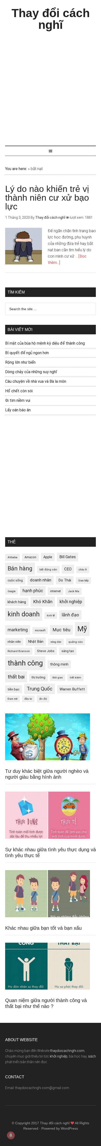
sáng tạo (68, 651)
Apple (47, 557)
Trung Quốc (39, 689)
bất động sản (48, 569)
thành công (25, 663)
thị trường (38, 677)
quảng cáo (75, 642)
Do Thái (64, 580)
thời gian (57, 677)
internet (55, 591)
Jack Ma (73, 591)
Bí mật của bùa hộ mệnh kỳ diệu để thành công (45, 343)
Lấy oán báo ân (18, 410)
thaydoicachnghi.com (67, 1051)
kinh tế (51, 615)
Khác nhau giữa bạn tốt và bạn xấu (43, 928)
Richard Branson (19, 651)
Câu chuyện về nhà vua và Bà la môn (35, 381)
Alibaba (12, 557)
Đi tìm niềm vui (17, 400)
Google (11, 591)
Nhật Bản (35, 641)
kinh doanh (24, 614)
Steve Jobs (45, 651)
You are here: (16, 168)
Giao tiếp (83, 580)
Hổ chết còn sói (19, 391)
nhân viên (14, 642)
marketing (18, 629)
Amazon (30, 557)
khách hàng (17, 602)
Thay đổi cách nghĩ (51, 19)
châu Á (83, 569)
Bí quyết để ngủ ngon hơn (27, 352)
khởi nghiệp (71, 601)
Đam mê (12, 698)
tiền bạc (14, 689)
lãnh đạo (70, 614)
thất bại (16, 677)
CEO (68, 569)
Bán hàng (20, 568)
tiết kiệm (75, 677)
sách (92, 1056)
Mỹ (82, 629)
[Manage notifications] (11, 1135)
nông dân (55, 642)
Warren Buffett (72, 689)
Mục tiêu (61, 629)
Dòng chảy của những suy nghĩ (31, 372)
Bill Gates (67, 557)
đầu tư (28, 698)
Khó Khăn (42, 601)
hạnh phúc (33, 590)
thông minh (59, 664)
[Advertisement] (50, 86)
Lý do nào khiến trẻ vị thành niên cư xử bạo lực (47, 197)
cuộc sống (15, 580)
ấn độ (43, 698)
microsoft (40, 630)
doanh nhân (40, 580)
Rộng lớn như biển (20, 362)
